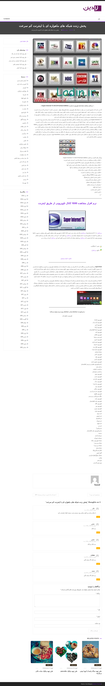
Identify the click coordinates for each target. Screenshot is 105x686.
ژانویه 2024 (23, 202)
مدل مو (24, 172)
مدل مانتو (24, 169)
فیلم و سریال (23, 151)
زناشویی (24, 123)
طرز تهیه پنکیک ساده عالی (44, 671)
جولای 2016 (23, 323)
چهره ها (24, 183)
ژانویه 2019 (23, 255)
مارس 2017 (23, 305)
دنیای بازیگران (23, 105)
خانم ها (24, 95)
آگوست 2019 (23, 252)
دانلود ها (24, 102)
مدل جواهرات (23, 155)
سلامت (24, 137)
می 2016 (24, 330)
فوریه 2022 (23, 213)
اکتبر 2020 (23, 231)
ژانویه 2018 (23, 270)
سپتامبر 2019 (23, 248)
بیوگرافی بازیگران (22, 91)
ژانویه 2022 (23, 217)
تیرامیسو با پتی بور (95, 495)
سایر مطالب (95, 92)
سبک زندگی (23, 130)
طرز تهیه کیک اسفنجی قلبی (19, 64)
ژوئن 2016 (23, 326)
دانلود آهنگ (23, 98)
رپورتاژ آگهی (23, 119)
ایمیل (98, 616)
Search (7, 19)
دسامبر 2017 (23, 273)
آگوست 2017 (23, 287)
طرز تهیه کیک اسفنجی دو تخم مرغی (17, 61)
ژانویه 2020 (23, 241)
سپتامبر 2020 (23, 234)
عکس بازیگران (22, 144)
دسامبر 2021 (23, 220)
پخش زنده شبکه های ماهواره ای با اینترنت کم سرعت (71, 99)
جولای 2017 (23, 291)
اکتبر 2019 (23, 245)
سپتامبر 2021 (23, 224)
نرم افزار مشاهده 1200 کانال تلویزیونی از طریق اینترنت (67, 203)
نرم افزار (99, 233)
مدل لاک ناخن (23, 162)
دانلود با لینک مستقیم (66, 258)
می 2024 (23, 195)
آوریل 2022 (23, 206)
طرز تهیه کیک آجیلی (21, 68)
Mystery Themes (97, 684)
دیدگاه (98, 593)
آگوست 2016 (23, 319)
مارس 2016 (23, 337)
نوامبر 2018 (23, 259)
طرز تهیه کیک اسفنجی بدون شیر (18, 57)
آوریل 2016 (23, 333)
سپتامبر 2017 (23, 284)
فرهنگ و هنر (23, 147)
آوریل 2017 (23, 301)
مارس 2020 (23, 238)
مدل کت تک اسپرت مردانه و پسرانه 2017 (45, 495)
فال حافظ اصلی (24, 41)
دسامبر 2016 (23, 315)
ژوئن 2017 (23, 294)
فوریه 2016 (23, 340)
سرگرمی (24, 133)
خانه (99, 19)
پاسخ (98, 517)
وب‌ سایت (97, 623)
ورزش (24, 179)
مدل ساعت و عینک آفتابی (20, 158)
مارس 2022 (23, 210)
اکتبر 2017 (23, 280)
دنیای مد (24, 109)
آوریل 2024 (23, 199)
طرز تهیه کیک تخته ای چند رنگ (19, 54)
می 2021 (24, 227)
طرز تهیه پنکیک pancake (69, 671)
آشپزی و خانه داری (21, 84)
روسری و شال (22, 116)
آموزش (24, 87)
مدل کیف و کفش (22, 176)
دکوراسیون (23, 112)
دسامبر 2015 (23, 347)
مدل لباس (24, 165)
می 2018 (24, 262)
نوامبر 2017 (23, 277)
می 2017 (24, 298)
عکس (25, 140)
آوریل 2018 (23, 266)
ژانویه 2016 (23, 344)
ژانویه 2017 (23, 312)
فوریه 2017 (23, 308)
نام (99, 610)
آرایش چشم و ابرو (21, 80)
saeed (94, 95)
